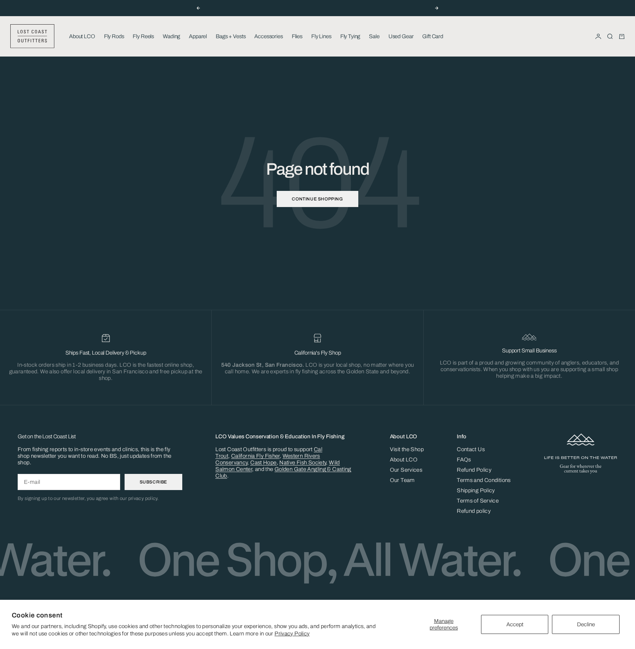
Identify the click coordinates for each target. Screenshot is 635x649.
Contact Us (471, 449)
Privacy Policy (292, 634)
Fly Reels (143, 36)
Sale (374, 36)
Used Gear (401, 36)
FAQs (464, 460)
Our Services (406, 470)
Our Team (402, 480)
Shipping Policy (476, 490)
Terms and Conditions (484, 480)
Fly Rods (114, 36)
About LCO (82, 36)
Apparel (198, 36)
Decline (586, 624)
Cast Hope (263, 462)
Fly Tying (350, 36)
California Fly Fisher (255, 456)
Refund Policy (474, 470)
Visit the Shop (407, 449)
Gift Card (432, 36)
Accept (514, 624)
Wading (171, 36)
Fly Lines (321, 36)
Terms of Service (478, 501)
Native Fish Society (302, 462)
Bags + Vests (230, 36)
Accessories (268, 36)
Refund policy (474, 511)
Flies (297, 36)
